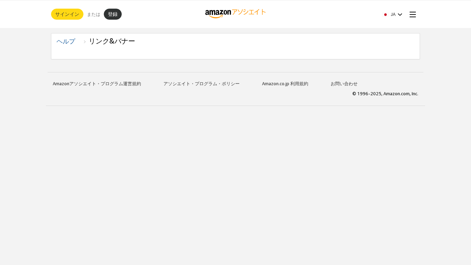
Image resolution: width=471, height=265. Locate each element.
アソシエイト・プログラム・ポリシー (201, 83)
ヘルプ (69, 41)
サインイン (67, 14)
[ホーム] (236, 14)
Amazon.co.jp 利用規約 (285, 83)
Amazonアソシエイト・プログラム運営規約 (97, 83)
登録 (113, 14)
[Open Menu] (411, 14)
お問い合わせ (344, 83)
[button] (392, 14)
